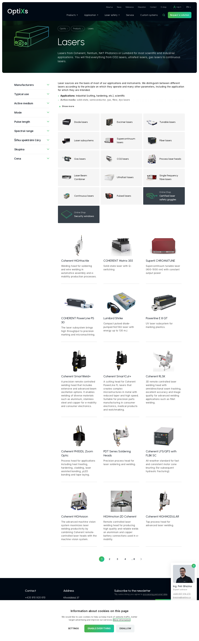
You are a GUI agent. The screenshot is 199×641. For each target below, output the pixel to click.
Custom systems (149, 15)
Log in (179, 7)
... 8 (133, 559)
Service (130, 15)
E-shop (163, 7)
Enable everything (99, 628)
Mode (18, 112)
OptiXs (63, 28)
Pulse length (22, 121)
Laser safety (111, 15)
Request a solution (179, 15)
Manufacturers (24, 85)
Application (90, 15)
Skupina (19, 149)
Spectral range (23, 131)
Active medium (23, 103)
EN (187, 7)
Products (71, 15)
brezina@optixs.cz (182, 597)
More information (121, 620)
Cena (17, 158)
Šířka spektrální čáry (27, 140)
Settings (73, 628)
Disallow (125, 628)
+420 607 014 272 (182, 594)
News (119, 7)
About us (109, 7)
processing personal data (155, 594)
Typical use (21, 94)
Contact (153, 7)
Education (142, 7)
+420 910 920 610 (35, 597)
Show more (66, 106)
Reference (130, 7)
